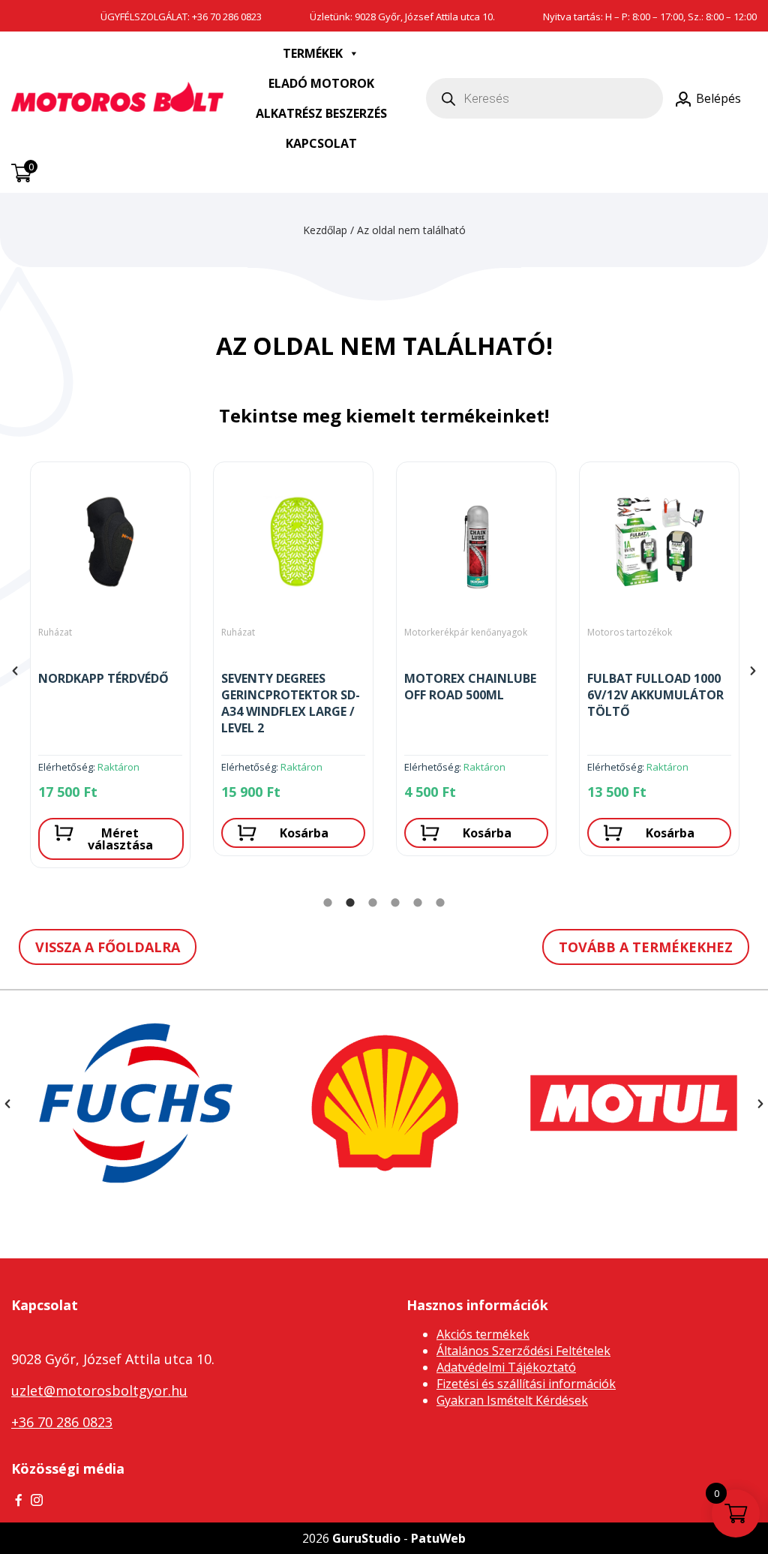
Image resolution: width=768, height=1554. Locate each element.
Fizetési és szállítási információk (526, 1383)
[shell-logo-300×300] (384, 1103)
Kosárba (304, 833)
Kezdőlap (325, 230)
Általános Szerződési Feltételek (523, 1350)
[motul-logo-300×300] (633, 1103)
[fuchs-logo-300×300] (135, 1103)
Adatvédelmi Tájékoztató (506, 1367)
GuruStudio (366, 1538)
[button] (15, 670)
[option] (110, 671)
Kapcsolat (321, 143)
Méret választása (120, 839)
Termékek (313, 53)
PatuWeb (438, 1538)
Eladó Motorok (321, 83)
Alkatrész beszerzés (321, 113)
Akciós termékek (483, 1334)
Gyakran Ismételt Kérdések (512, 1400)
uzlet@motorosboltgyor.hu (99, 1390)
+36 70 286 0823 (227, 16)
